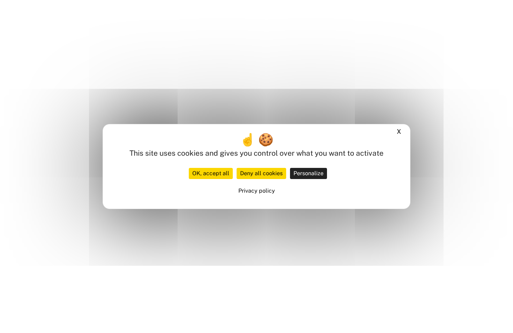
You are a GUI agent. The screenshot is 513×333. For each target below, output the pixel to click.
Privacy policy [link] (256, 190)
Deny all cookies (261, 173)
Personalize (308, 173)
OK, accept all (210, 173)
